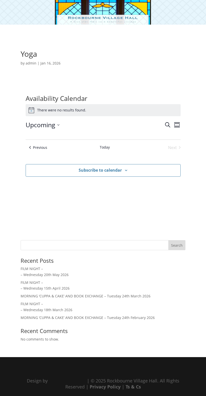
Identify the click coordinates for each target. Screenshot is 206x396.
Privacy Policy (105, 387)
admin (31, 63)
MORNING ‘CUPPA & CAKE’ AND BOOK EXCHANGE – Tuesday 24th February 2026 (88, 317)
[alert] (103, 110)
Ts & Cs (133, 387)
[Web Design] (67, 381)
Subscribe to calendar (100, 170)
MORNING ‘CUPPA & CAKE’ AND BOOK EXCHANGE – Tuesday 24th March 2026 (85, 296)
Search (177, 245)
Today (105, 147)
